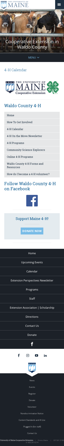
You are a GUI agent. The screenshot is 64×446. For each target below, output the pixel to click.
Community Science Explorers (26, 150)
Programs (32, 289)
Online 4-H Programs (20, 156)
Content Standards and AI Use (32, 420)
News (32, 380)
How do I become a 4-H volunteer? (28, 174)
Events (32, 387)
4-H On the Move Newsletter (24, 136)
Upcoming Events (32, 262)
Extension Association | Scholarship (32, 307)
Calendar (32, 271)
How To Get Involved (19, 122)
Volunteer (32, 406)
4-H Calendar (15, 129)
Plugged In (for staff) (32, 426)
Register (32, 393)
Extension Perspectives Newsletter (32, 280)
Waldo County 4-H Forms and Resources (25, 165)
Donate (32, 335)
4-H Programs (15, 143)
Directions (32, 317)
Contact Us (32, 326)
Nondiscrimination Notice (32, 413)
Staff (32, 298)
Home (10, 115)
